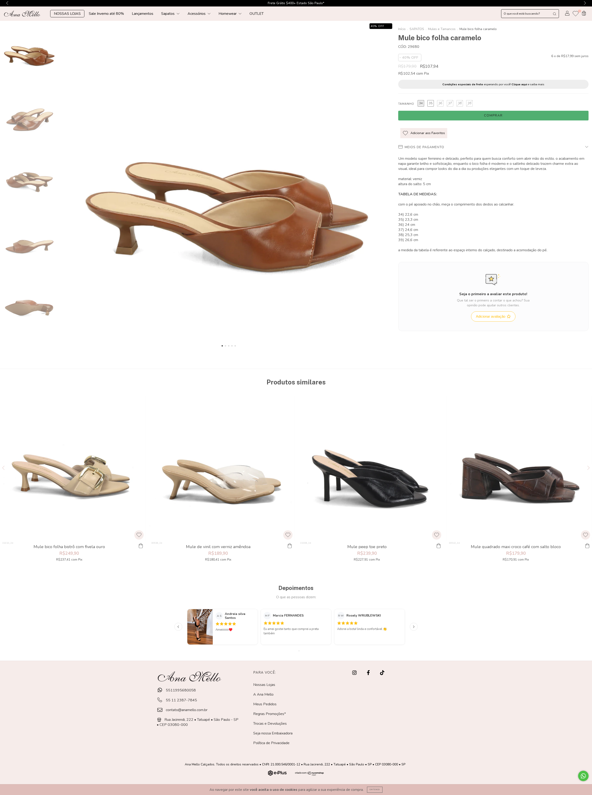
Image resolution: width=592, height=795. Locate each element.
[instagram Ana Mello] (355, 672)
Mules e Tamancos (442, 29)
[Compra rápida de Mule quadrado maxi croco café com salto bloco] (587, 546)
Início (402, 29)
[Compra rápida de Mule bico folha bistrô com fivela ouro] (140, 546)
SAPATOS (417, 29)
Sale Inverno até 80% (106, 13)
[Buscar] (554, 13)
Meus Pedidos (265, 704)
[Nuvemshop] (278, 774)
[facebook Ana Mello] (369, 672)
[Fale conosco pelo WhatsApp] (583, 776)
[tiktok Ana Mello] (382, 672)
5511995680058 (180, 690)
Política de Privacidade (271, 743)
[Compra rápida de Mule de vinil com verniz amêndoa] (289, 546)
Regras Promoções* (269, 713)
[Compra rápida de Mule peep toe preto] (438, 546)
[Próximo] (414, 627)
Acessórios (197, 13)
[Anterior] (178, 627)
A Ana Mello (263, 694)
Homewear (228, 13)
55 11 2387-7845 (181, 700)
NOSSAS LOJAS (67, 13)
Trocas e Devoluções (270, 723)
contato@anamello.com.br (186, 709)
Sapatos (168, 13)
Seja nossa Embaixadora (273, 733)
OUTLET (257, 13)
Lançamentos (142, 13)
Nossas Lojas (264, 684)
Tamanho (406, 104)
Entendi (375, 789)
